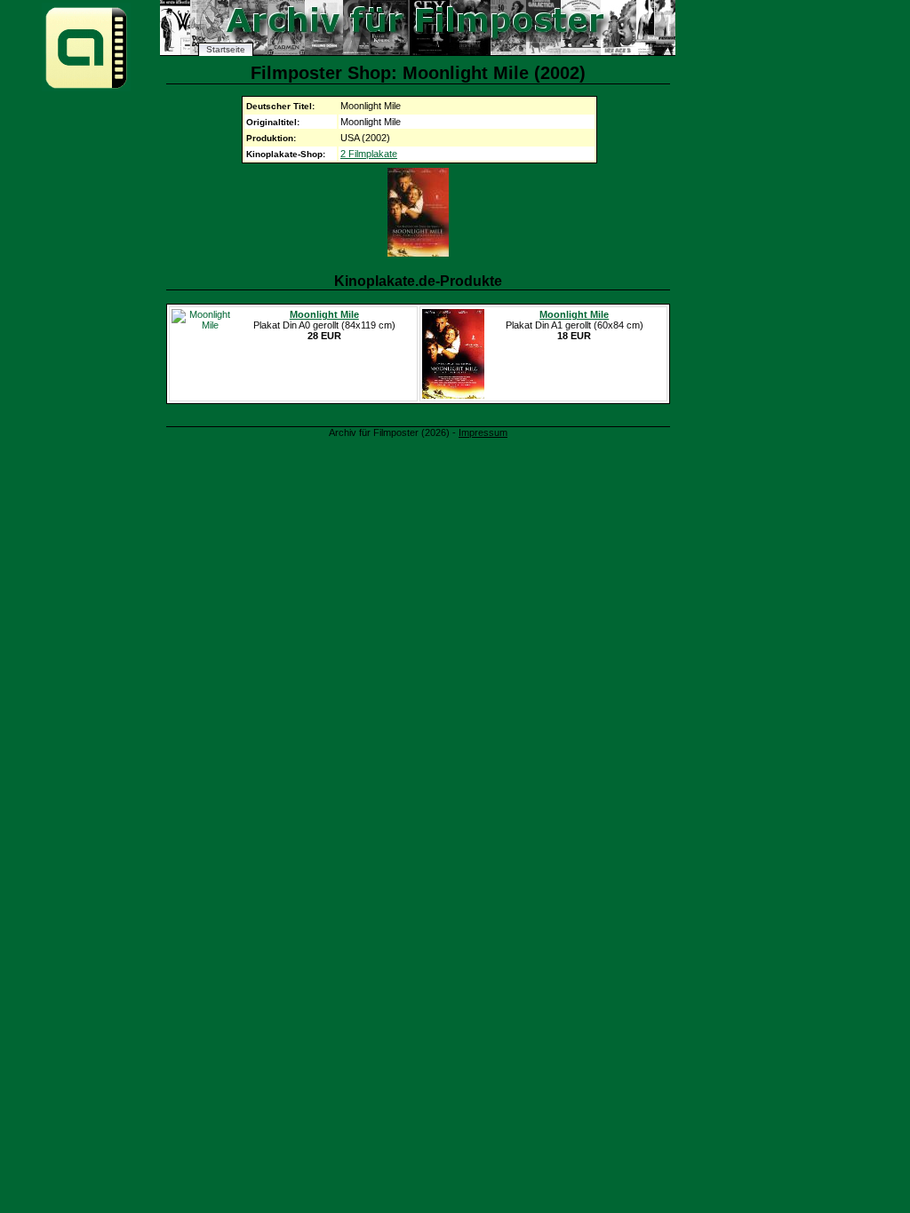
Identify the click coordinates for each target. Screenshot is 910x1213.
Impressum (483, 432)
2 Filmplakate (368, 153)
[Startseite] (86, 87)
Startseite (225, 49)
